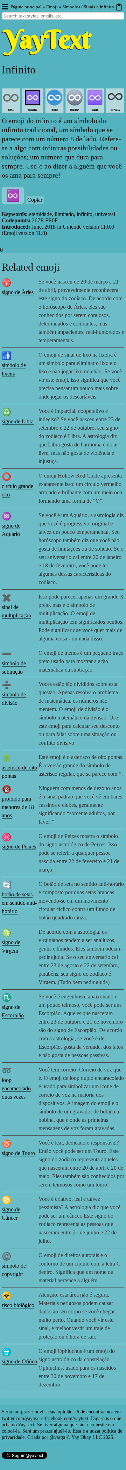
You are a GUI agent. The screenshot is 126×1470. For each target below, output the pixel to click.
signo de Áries (18, 292)
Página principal (26, 6)
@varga (57, 1437)
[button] (5, 7)
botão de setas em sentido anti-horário (19, 902)
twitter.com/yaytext (21, 1418)
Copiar (34, 200)
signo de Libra (18, 421)
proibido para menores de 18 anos (18, 807)
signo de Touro (18, 1153)
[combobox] (63, 16)
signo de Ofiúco (19, 1361)
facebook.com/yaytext (66, 1418)
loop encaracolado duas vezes (16, 1088)
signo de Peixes (19, 846)
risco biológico (18, 1305)
